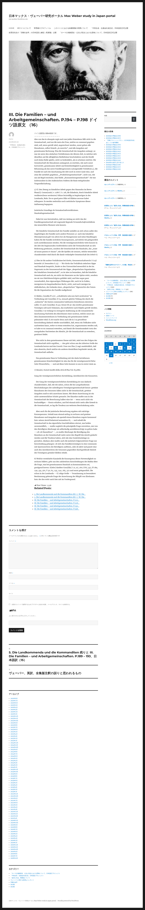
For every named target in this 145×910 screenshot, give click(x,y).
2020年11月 (14, 820)
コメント (12, 541)
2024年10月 (14, 747)
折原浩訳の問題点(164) (113, 149)
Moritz (11, 139)
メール (12, 583)
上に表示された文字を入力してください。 (23, 616)
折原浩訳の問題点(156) (113, 169)
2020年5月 (14, 834)
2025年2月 (14, 738)
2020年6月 (14, 831)
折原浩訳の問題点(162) (113, 154)
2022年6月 (14, 803)
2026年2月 (14, 712)
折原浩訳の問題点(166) (113, 145)
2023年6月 (14, 780)
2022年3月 (14, 809)
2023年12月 (14, 769)
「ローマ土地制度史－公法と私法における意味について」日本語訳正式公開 (88, 33)
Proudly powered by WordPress (68, 901)
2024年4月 (14, 760)
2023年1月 (14, 792)
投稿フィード (110, 316)
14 (125, 348)
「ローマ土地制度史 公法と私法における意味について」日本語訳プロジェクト (35, 873)
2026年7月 (14, 701)
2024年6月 (14, 756)
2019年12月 (14, 845)
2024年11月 (14, 745)
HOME (11, 28)
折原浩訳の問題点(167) (113, 138)
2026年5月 (14, 705)
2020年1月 (14, 843)
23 (134, 351)
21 (125, 351)
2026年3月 (14, 709)
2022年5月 (14, 805)
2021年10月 (14, 816)
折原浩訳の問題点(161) (113, 156)
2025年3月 (14, 736)
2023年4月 (14, 785)
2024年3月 (14, 763)
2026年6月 (14, 703)
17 (106, 351)
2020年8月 (14, 827)
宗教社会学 (14, 882)
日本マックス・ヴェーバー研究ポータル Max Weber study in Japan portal (62, 16)
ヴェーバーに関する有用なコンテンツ (22, 880)
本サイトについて (24, 28)
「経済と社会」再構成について (20, 878)
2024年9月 (14, 749)
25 (111, 355)
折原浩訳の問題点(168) (113, 136)
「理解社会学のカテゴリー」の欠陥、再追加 (118, 265)
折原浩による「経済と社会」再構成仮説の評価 (118, 206)
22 (129, 351)
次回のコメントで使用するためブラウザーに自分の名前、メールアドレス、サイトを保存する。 (41, 604)
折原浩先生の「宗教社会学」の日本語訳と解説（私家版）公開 (32, 33)
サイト (11, 593)
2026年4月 (14, 707)
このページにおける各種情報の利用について (71, 28)
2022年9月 (14, 798)
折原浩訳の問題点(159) (113, 160)
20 (120, 351)
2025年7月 (14, 727)
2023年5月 (14, 783)
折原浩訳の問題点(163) (113, 151)
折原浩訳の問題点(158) (113, 165)
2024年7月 (14, 754)
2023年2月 (14, 789)
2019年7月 (14, 856)
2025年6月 (14, 729)
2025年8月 (14, 725)
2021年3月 (14, 818)
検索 (105, 116)
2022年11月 (14, 794)
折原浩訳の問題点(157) (113, 167)
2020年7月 (14, 829)
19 (116, 351)
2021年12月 (14, 812)
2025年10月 (14, 721)
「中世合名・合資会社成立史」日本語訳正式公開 (109, 28)
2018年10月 (14, 858)
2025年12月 (14, 716)
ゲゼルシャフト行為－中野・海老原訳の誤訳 (118, 235)
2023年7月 (14, 778)
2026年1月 (14, 714)
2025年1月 (14, 741)
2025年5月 (14, 732)
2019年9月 (14, 851)
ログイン (109, 313)
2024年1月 (14, 767)
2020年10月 (14, 823)
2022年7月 (14, 800)
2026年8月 (14, 698)
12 (115, 348)
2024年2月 (14, 765)
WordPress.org (111, 320)
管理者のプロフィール (42, 28)
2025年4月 (14, 734)
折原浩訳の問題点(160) (113, 158)
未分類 (13, 884)
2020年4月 (14, 836)
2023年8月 (14, 776)
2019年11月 (14, 847)
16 (134, 348)
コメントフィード (111, 318)
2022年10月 (14, 796)
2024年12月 (14, 743)
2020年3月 (14, 838)
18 (111, 351)
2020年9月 (14, 825)
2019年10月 (14, 849)
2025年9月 (14, 723)
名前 (11, 573)
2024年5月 (14, 758)
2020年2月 (14, 840)
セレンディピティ (109, 184)
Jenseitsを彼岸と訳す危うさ (115, 162)
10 (106, 348)
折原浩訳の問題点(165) (113, 147)
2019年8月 (14, 854)
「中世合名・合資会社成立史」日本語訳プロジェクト (27, 876)
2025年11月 (14, 718)
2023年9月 (14, 774)
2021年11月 (14, 814)
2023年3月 (14, 787)
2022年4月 (14, 807)
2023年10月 (14, 772)
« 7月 (111, 363)
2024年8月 (14, 752)
